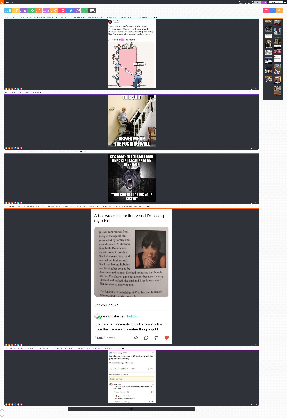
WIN (60, 11)
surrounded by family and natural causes (131, 206)
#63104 (6, 206)
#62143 (6, 17)
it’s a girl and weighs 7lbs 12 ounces (62, 348)
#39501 (6, 152)
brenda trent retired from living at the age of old (102, 206)
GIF (52, 11)
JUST (10, 2)
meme (34, 92)
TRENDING (273, 11)
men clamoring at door (143, 17)
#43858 (6, 92)
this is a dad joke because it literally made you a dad (89, 348)
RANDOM (279, 11)
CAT (67, 11)
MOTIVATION (92, 11)
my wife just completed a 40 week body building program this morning (30, 348)
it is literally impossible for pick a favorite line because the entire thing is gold (62, 206)
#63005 (6, 348)
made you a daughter (111, 348)
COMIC (83, 11)
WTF (14, 11)
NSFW (44, 11)
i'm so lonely (131, 17)
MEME (6, 11)
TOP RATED (266, 11)
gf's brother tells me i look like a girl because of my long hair (28, 152)
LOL (29, 11)
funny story (13, 17)
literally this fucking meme (118, 17)
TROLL (37, 11)
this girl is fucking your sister (57, 152)
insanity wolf (71, 152)
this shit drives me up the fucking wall (20, 92)
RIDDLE (76, 11)
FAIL (21, 11)
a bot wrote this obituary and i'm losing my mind (23, 206)
